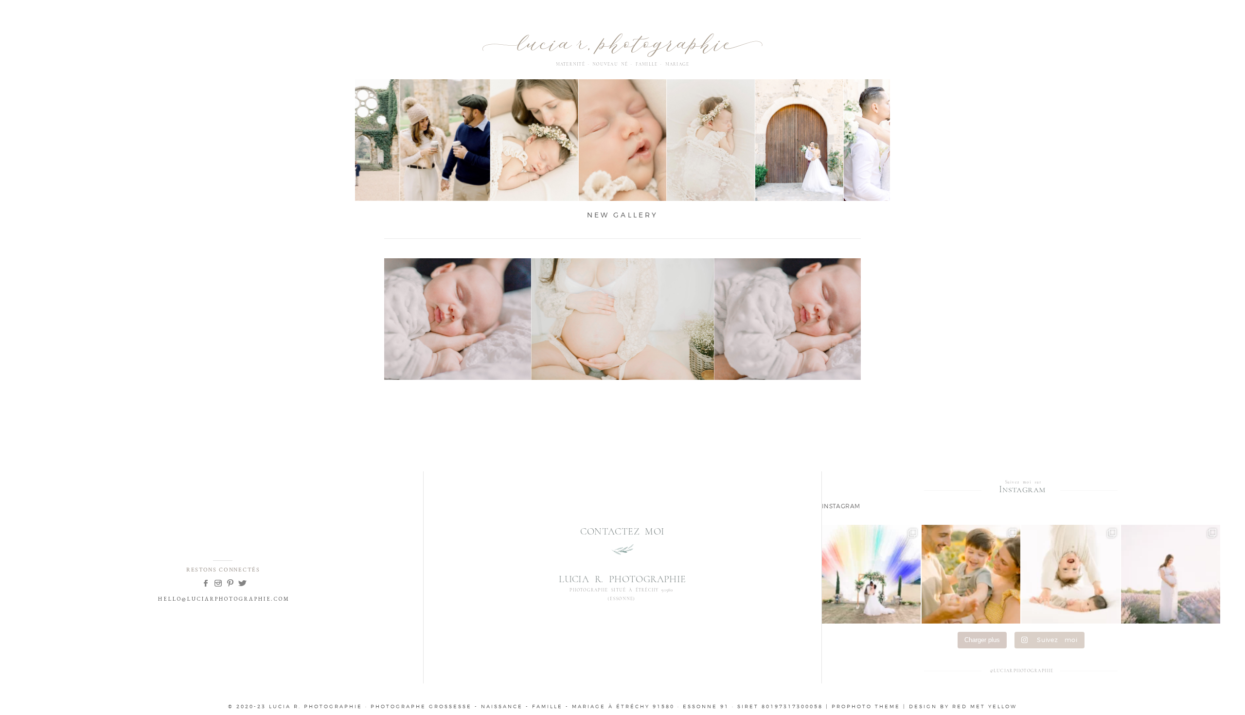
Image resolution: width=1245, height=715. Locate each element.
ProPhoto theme (866, 706)
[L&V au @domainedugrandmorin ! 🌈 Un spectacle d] (871, 574)
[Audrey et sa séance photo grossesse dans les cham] (1170, 574)
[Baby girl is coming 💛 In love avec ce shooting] (971, 574)
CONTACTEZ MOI (622, 531)
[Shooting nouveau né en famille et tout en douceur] (1070, 574)
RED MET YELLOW (984, 706)
